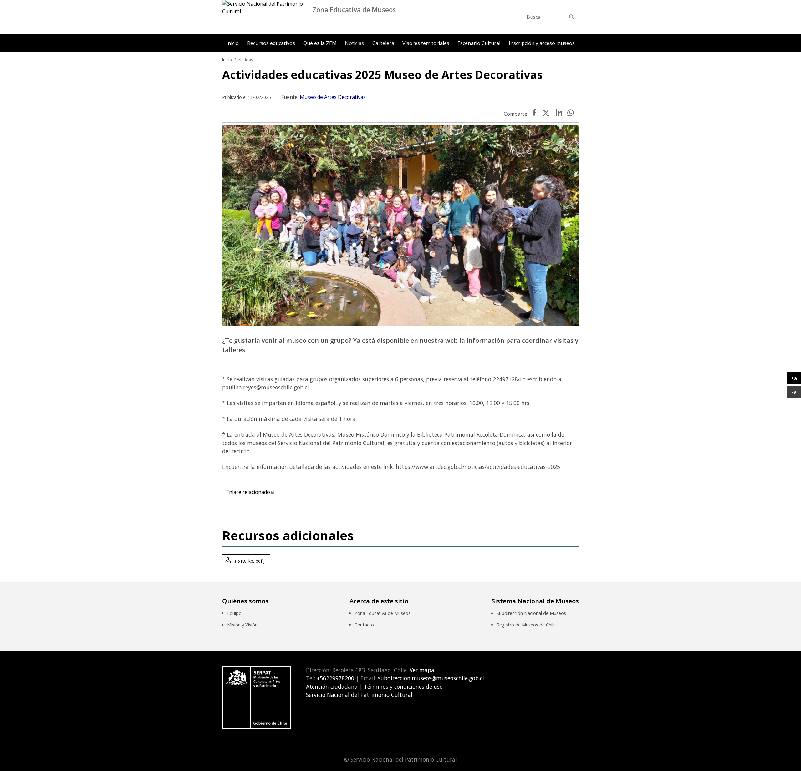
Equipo (234, 613)
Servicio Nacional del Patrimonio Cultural (359, 694)
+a (796, 378)
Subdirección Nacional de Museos (531, 613)
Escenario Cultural (478, 43)
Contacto (364, 625)
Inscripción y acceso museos (542, 43)
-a (796, 391)
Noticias (354, 43)
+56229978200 (334, 678)
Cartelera (383, 43)
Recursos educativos (271, 43)
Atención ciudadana (332, 686)
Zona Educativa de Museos (383, 613)
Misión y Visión (242, 625)
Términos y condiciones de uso (403, 686)
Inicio (232, 43)
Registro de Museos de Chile (526, 625)
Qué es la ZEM (320, 43)
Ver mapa (421, 670)
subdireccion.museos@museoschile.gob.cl (431, 678)
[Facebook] (534, 114)
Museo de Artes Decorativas (333, 97)
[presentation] (559, 114)
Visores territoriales (425, 43)
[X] (546, 114)
